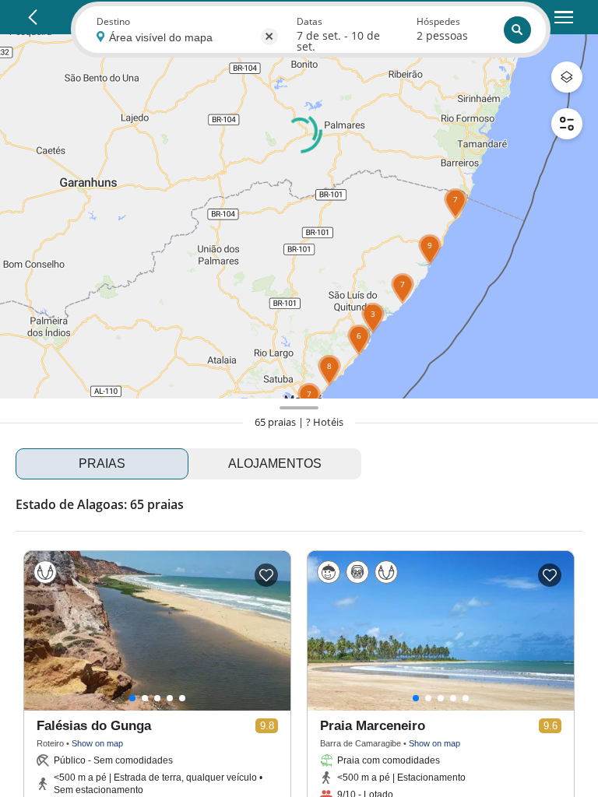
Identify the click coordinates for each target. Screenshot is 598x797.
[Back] (32, 17)
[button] (402, 304)
